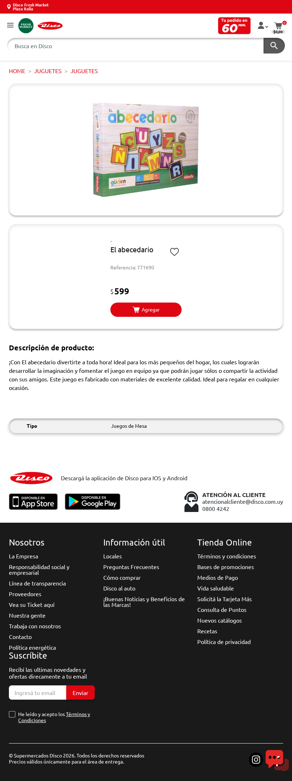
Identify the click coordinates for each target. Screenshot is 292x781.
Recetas (207, 631)
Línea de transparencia (37, 583)
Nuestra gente (27, 615)
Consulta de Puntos (221, 609)
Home (17, 70)
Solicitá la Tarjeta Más (224, 599)
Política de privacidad (224, 641)
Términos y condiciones (226, 556)
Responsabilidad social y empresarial (39, 569)
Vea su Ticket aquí (31, 604)
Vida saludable (215, 588)
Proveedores (25, 594)
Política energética (32, 647)
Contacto (20, 636)
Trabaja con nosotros (35, 626)
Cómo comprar (122, 577)
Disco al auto (119, 588)
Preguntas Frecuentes (131, 566)
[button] (10, 25)
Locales (112, 556)
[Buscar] (274, 46)
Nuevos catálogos (219, 620)
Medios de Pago (217, 577)
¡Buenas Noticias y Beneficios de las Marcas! (144, 601)
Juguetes (84, 70)
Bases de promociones (225, 566)
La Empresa (23, 556)
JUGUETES (48, 70)
